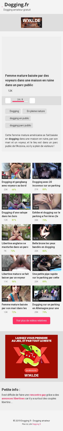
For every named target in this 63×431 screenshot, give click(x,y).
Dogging (14, 111)
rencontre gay (37, 394)
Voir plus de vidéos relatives (31, 320)
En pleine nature (35, 111)
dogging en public (19, 118)
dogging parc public (20, 125)
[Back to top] (56, 424)
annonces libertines (13, 398)
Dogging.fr (16, 4)
